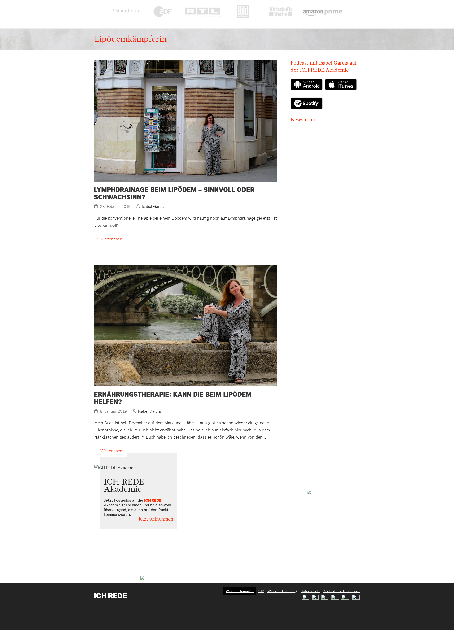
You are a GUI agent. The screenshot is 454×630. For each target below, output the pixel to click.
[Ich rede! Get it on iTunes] (341, 89)
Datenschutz (310, 591)
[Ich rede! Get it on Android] (308, 86)
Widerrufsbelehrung (282, 591)
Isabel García (153, 207)
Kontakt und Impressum (341, 591)
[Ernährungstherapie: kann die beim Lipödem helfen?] (185, 325)
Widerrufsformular (240, 591)
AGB (261, 591)
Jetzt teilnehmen (156, 519)
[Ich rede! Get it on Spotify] (308, 99)
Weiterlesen (111, 239)
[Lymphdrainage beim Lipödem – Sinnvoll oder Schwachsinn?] (185, 120)
